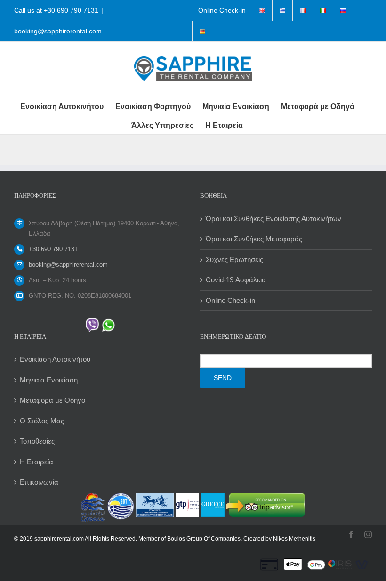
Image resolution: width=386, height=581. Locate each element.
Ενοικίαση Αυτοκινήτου (55, 359)
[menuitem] (222, 10)
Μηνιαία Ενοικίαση (49, 380)
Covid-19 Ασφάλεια (236, 280)
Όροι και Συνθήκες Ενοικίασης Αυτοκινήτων (273, 219)
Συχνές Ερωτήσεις (234, 259)
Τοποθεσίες (37, 441)
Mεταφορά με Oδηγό (52, 400)
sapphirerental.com (59, 538)
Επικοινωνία (39, 482)
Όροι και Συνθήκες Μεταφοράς (254, 239)
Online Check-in (230, 300)
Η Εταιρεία (36, 462)
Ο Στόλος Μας (42, 421)
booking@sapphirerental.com (58, 31)
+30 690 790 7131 (71, 10)
